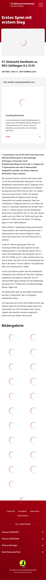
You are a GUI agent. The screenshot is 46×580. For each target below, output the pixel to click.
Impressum (34, 511)
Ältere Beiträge (9, 545)
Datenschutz (23, 515)
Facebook (11, 511)
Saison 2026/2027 (10, 532)
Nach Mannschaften (11, 552)
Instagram (22, 511)
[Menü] (41, 5)
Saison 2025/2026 (10, 538)
